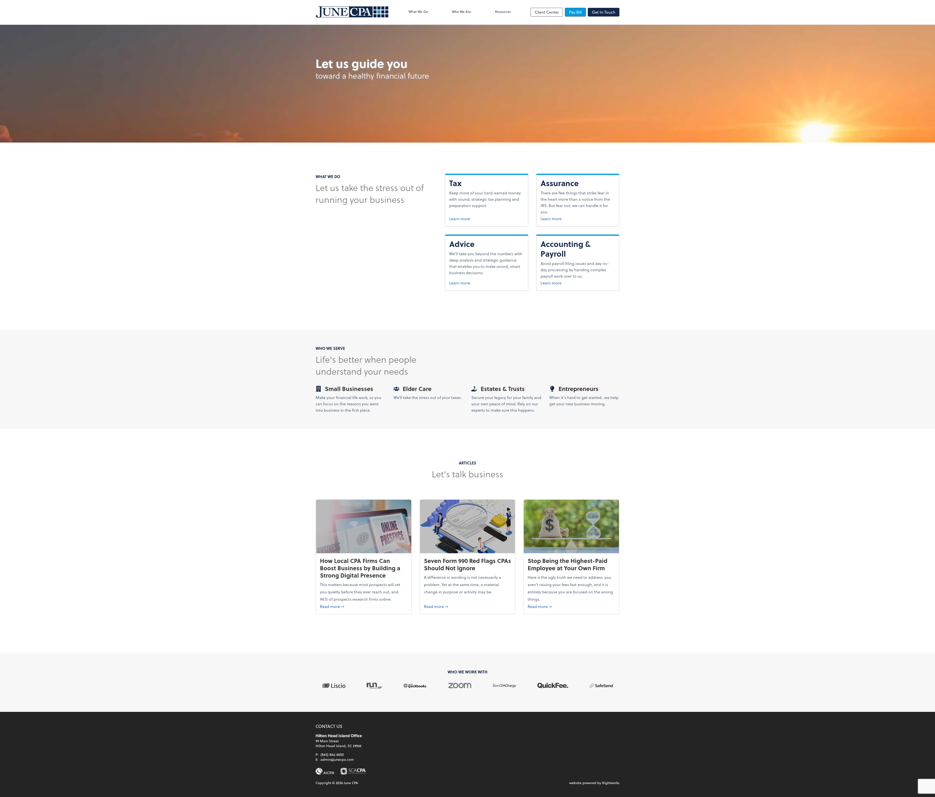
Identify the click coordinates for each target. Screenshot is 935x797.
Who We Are (461, 11)
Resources (503, 11)
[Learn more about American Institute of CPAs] (325, 771)
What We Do (418, 11)
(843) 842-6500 (332, 754)
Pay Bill (575, 12)
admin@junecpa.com (337, 759)
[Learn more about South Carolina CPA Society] (353, 771)
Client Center (547, 12)
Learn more (468, 218)
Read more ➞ (363, 606)
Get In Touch (603, 12)
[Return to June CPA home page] (352, 12)
